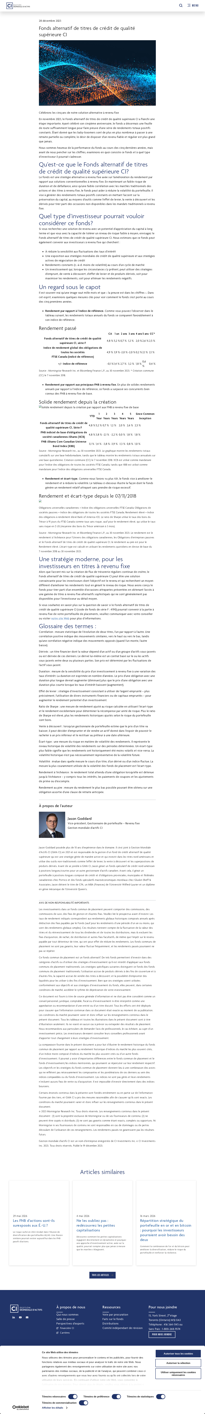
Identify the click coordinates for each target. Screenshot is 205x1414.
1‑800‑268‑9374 (171, 1329)
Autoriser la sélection (178, 1363)
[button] (180, 5)
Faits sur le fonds (112, 1319)
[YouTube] (20, 1317)
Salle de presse (65, 1319)
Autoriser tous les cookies (178, 1353)
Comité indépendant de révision (122, 1328)
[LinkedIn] (13, 1317)
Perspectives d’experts (70, 1323)
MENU (195, 5)
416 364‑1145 (171, 1324)
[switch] (116, 1396)
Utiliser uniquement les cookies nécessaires (178, 1373)
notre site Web (60, 618)
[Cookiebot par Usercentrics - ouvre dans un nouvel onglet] (21, 1407)
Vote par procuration (115, 1314)
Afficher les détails (52, 1407)
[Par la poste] (27, 1317)
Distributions (110, 1323)
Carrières (65, 1332)
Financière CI (67, 1328)
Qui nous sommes (67, 1314)
